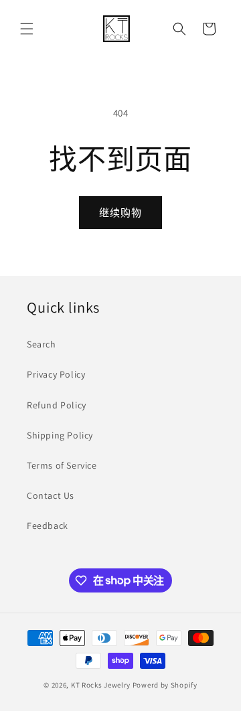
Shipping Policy (60, 435)
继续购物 (120, 212)
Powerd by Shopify (165, 685)
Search (41, 344)
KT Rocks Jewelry (101, 685)
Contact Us (50, 495)
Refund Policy (56, 405)
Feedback (47, 526)
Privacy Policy (56, 374)
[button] (27, 29)
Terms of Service (62, 465)
